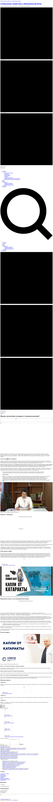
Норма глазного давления (9, 722)
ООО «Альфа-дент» (4, 799)
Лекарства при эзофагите (4, 750)
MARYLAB (16, 800)
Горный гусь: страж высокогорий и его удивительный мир (12, 763)
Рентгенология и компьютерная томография (12, 179)
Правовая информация (9, 247)
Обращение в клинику (9, 183)
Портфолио (4, 185)
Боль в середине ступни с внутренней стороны (8, 756)
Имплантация (7, 175)
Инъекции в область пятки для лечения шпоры (8, 758)
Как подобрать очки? (8, 715)
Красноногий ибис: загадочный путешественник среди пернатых (14, 761)
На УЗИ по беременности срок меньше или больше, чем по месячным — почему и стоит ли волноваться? (19, 754)
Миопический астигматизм (7, 693)
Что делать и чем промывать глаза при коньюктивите (14, 736)
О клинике (4, 171)
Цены (3, 181)
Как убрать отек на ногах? (5, 747)
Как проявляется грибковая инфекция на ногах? (8, 752)
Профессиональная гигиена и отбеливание (12, 178)
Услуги (4, 243)
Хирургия (6, 176)
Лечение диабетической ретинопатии (9, 767)
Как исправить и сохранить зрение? (8, 565)
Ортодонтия (7, 173)
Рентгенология (3, 780)
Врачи (3, 180)
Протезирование (7, 174)
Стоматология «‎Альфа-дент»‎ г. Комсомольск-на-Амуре (21, 4)
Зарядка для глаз (7, 729)
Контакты (4, 186)
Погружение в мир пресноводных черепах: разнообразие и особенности (15, 769)
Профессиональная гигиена (5, 779)
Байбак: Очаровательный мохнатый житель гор (10, 765)
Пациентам (5, 182)
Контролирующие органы (9, 248)
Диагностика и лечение (4, 773)
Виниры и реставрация (9, 177)
